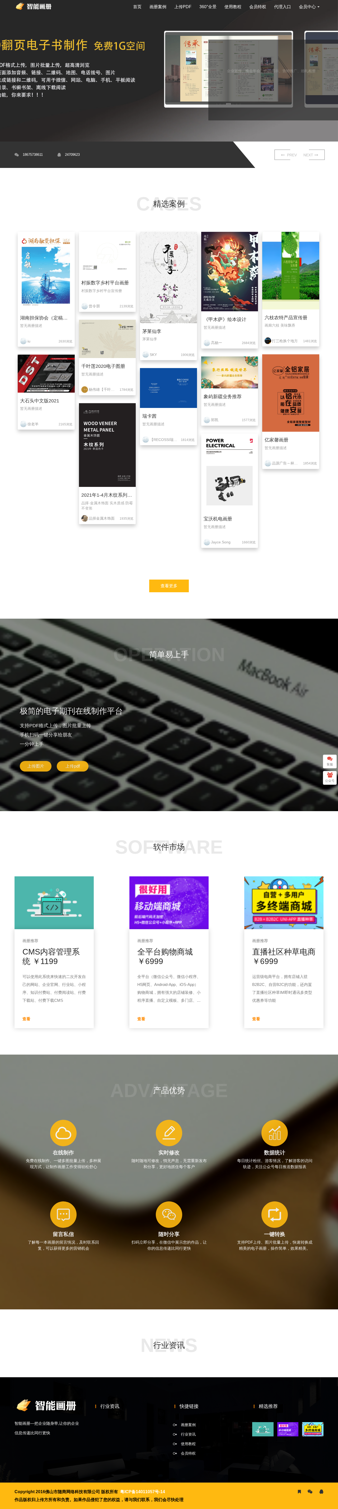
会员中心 (308, 6)
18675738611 (33, 155)
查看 (26, 1019)
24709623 (72, 155)
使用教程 (232, 6)
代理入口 (282, 6)
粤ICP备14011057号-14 (142, 1491)
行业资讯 (188, 1434)
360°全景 (208, 6)
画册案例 (157, 6)
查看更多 (169, 586)
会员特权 (257, 6)
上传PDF (182, 6)
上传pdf (72, 766)
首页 (137, 6)
